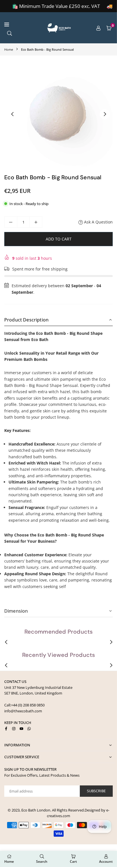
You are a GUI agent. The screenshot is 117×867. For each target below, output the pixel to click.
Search (41, 861)
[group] (58, 114)
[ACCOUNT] (98, 28)
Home (8, 49)
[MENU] (21, 24)
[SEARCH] (9, 32)
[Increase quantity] (36, 222)
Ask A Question (98, 222)
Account (106, 861)
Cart (73, 861)
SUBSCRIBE (96, 790)
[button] (109, 28)
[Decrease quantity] (11, 222)
